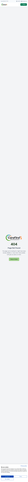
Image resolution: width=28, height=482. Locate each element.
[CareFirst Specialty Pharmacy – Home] (4, 4)
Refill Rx (19, 1)
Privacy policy (24, 465)
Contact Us (24, 1)
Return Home (14, 259)
